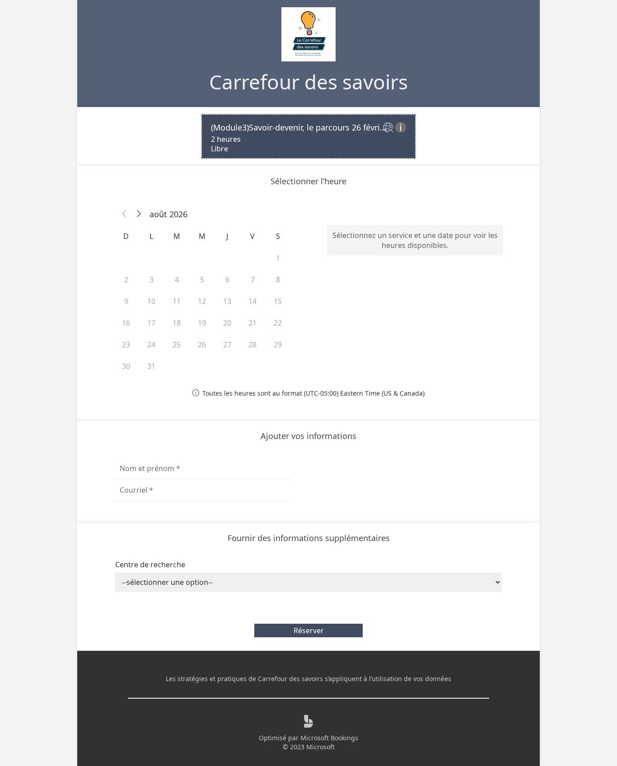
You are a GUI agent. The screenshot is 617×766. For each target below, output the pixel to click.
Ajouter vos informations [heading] (308, 435)
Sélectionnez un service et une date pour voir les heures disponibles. (415, 240)
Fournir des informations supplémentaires (309, 537)
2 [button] (126, 280)
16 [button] (126, 323)
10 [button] (151, 301)
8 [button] (278, 280)
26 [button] (202, 345)
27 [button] (227, 345)
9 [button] (126, 301)
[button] (124, 214)
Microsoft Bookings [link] (329, 737)
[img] (389, 128)
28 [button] (252, 345)
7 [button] (253, 280)
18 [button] (177, 323)
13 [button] (227, 301)
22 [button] (278, 323)
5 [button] (202, 280)
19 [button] (202, 323)
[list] (308, 136)
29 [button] (278, 345)
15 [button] (278, 301)
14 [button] (252, 301)
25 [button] (177, 345)
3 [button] (152, 280)
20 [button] (227, 323)
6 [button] (227, 280)
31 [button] (151, 366)
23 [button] (126, 345)
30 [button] (126, 366)
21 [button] (252, 323)
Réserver (309, 630)
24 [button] (151, 345)
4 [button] (177, 280)
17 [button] (151, 323)
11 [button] (177, 301)
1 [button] (278, 258)
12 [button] (202, 301)
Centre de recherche (150, 565)
